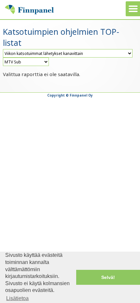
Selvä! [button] (108, 277)
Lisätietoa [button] (17, 298)
